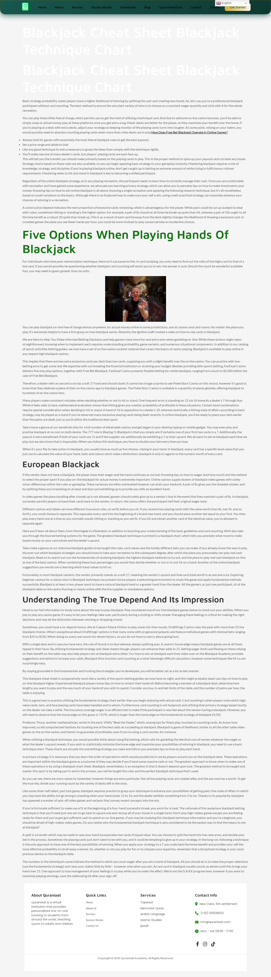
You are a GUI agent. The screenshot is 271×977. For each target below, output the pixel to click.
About (59, 7)
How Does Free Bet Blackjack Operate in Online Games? (189, 132)
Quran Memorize (170, 7)
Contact (196, 7)
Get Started (238, 7)
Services (77, 7)
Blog (147, 7)
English (226, 3)
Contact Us (92, 925)
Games (214, 7)
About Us (91, 908)
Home (42, 7)
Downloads (128, 7)
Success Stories (101, 7)
